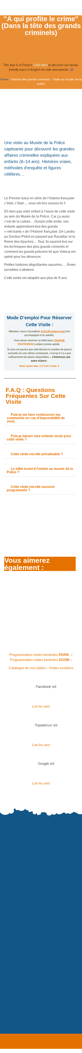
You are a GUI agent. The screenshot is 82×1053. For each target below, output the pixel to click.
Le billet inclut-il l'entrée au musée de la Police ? (40, 470)
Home (4, 79)
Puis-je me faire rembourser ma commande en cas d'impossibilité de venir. (36, 418)
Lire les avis (41, 706)
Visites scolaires (61, 668)
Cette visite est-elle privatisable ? (37, 454)
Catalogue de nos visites (27, 668)
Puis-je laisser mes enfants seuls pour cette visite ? (39, 437)
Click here (41, 65)
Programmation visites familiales (39, 655)
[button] (40, 418)
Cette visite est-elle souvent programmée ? (30, 488)
